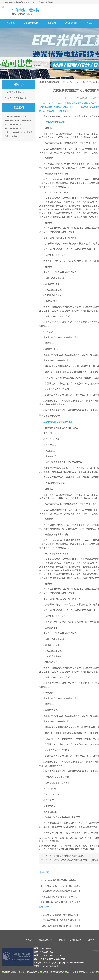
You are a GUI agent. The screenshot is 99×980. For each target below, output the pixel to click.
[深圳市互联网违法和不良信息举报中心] (20, 971)
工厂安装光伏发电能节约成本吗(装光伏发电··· (61, 920)
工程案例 (51, 22)
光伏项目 (90, 939)
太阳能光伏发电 (31, 22)
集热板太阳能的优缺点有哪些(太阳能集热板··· (61, 914)
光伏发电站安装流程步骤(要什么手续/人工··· (60, 880)
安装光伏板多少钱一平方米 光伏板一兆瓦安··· (61, 885)
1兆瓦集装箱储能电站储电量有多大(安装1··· (60, 896)
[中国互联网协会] (87, 971)
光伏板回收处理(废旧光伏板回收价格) (67, 856)
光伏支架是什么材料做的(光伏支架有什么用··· (61, 925)
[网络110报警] (72, 971)
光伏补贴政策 (71, 22)
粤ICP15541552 (41, 966)
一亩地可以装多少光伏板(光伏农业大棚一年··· (61, 891)
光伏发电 (10, 22)
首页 (76, 82)
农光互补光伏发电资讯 (15, 97)
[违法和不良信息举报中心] (52, 971)
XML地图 (54, 966)
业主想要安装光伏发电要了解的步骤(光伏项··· (61, 902)
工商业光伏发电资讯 (14, 91)
